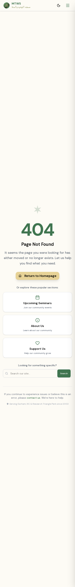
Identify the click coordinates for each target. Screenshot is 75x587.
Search (64, 373)
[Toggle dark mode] (59, 5)
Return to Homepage (40, 276)
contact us (33, 397)
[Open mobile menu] (68, 5)
